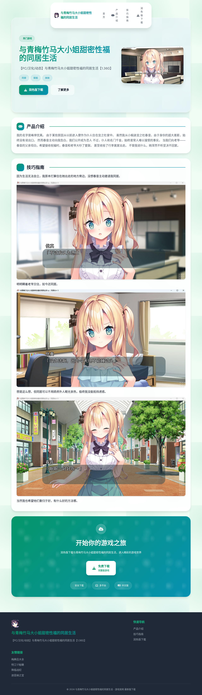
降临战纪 (16, 669)
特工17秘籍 (17, 664)
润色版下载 (139, 639)
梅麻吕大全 (17, 659)
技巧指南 (138, 634)
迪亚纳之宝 (17, 675)
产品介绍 (138, 628)
